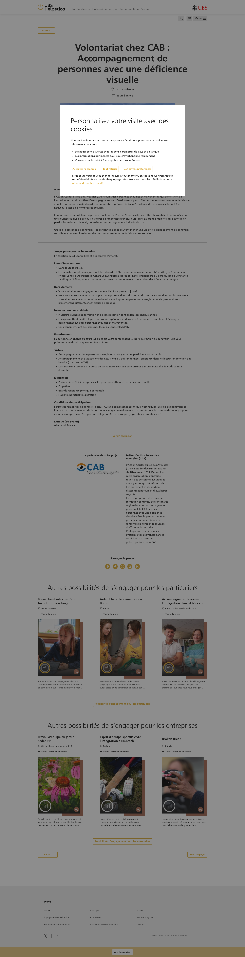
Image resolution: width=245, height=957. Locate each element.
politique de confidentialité (87, 183)
